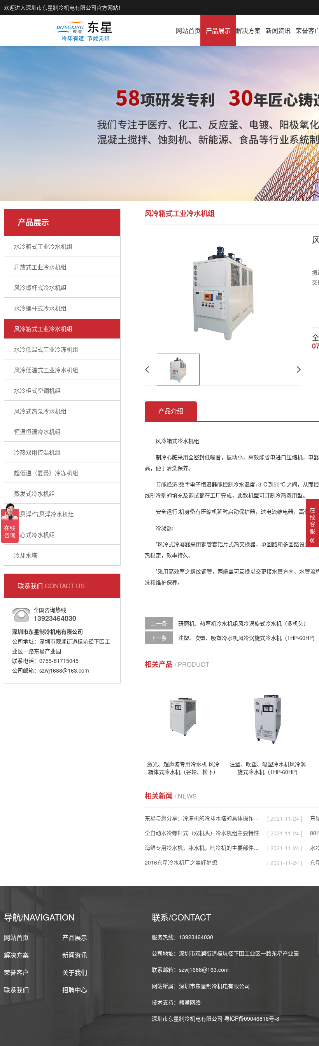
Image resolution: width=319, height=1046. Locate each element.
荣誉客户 (16, 972)
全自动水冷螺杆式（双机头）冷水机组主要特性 (202, 833)
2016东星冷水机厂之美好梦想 (181, 862)
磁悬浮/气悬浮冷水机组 (44, 514)
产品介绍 (170, 410)
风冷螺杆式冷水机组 (40, 287)
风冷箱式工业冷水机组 (43, 328)
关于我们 (74, 972)
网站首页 (188, 30)
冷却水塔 (25, 555)
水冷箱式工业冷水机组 (43, 246)
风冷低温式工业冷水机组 (46, 370)
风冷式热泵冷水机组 (40, 411)
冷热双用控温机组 (37, 452)
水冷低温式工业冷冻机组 (46, 349)
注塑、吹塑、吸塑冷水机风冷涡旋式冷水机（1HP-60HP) (246, 638)
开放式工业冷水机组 (40, 267)
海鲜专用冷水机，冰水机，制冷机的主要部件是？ (202, 847)
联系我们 (16, 989)
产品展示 (218, 30)
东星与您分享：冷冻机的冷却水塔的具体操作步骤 (202, 818)
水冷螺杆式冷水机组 (40, 308)
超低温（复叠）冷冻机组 (46, 473)
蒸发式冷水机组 (34, 493)
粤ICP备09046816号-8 (251, 1018)
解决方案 (248, 30)
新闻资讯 (278, 30)
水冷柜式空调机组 (37, 390)
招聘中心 (74, 989)
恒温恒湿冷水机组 (37, 431)
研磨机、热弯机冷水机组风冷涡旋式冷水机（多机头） (243, 623)
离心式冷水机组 (34, 534)
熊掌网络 (190, 1002)
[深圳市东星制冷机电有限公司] (84, 30)
